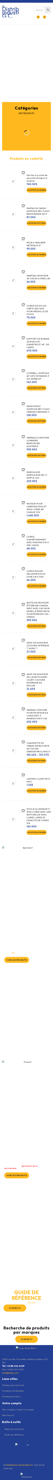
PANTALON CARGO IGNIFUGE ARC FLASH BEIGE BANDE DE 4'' (38, 211)
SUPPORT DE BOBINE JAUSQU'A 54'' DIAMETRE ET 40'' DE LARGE (38, 343)
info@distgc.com (10, 1372)
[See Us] (11, 1458)
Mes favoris (8, 1415)
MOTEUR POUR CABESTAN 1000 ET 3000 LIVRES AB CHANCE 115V (37, 507)
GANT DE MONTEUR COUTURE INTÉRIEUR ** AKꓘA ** (38, 645)
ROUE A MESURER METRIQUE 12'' (36, 244)
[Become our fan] (5, 1458)
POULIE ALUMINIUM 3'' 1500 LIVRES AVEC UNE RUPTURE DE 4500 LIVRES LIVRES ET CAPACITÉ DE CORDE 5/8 (39, 816)
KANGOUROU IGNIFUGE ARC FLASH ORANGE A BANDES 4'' (38, 409)
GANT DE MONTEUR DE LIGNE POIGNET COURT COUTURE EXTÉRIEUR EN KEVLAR (37, 680)
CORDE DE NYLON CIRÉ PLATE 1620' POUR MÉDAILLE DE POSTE (37, 310)
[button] (37, 190)
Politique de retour (11, 1396)
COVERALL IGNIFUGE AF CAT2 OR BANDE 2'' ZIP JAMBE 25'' (38, 376)
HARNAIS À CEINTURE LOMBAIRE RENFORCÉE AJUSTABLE (38, 442)
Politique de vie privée (13, 1385)
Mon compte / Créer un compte (18, 1409)
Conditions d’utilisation (13, 1390)
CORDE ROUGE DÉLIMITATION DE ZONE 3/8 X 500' (36, 574)
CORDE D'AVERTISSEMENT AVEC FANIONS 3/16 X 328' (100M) (38, 541)
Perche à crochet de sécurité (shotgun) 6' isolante (37, 178)
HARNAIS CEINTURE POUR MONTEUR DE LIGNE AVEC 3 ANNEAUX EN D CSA (37, 714)
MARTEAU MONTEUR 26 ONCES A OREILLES (38, 277)
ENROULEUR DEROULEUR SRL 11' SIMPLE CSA (37, 475)
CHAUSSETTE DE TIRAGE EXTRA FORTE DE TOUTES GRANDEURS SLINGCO (38, 747)
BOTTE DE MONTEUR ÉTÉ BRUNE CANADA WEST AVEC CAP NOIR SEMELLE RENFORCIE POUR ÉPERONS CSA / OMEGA (38, 609)
